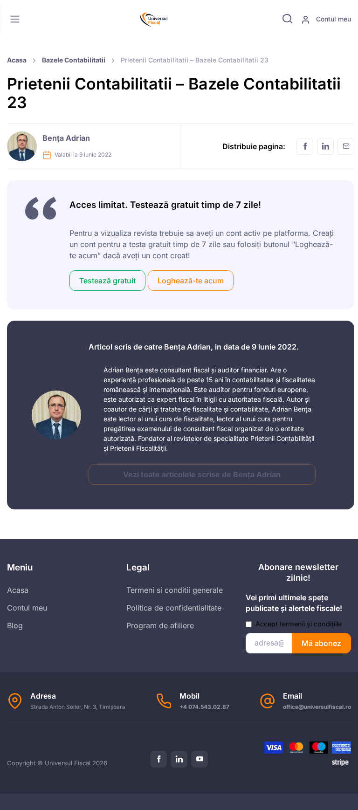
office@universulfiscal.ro (317, 706)
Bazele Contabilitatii (73, 60)
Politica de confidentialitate (173, 607)
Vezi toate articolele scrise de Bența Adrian (202, 474)
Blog (15, 625)
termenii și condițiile (311, 624)
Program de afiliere (160, 625)
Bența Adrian (66, 138)
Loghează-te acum (191, 280)
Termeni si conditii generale (174, 590)
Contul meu (332, 19)
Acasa (17, 60)
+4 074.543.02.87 (204, 706)
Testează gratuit (107, 280)
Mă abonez (321, 643)
